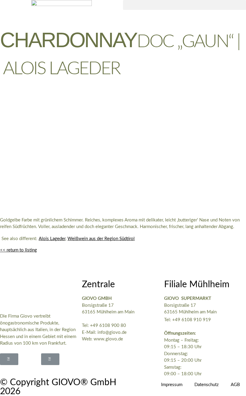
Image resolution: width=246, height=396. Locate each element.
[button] (184, 5)
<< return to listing (18, 250)
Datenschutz (206, 384)
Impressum (171, 384)
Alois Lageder (52, 238)
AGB (235, 384)
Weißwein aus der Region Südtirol (101, 238)
